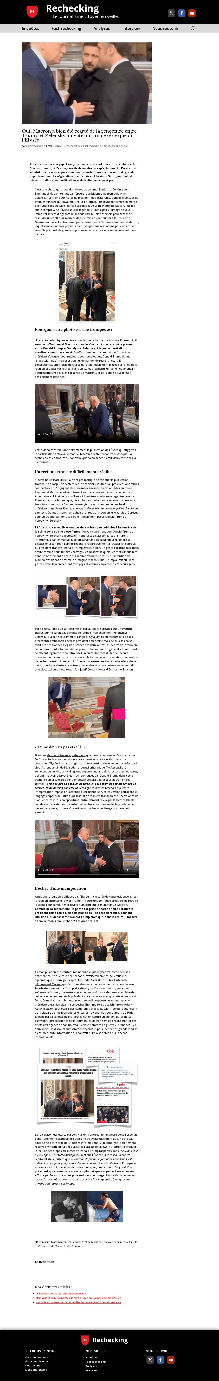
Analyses (102, 29)
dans (59, 508)
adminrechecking (35, 146)
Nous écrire (32, 1365)
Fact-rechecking (66, 29)
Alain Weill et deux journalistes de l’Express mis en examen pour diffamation (78, 1298)
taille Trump (72, 1246)
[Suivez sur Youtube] (192, 13)
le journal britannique (96, 767)
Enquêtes (30, 29)
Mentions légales (36, 1369)
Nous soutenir (165, 29)
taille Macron (56, 1246)
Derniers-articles (72, 146)
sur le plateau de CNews (91, 1147)
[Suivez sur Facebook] (181, 13)
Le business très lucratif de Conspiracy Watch (61, 1293)
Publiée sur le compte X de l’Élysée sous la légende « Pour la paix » (85, 208)
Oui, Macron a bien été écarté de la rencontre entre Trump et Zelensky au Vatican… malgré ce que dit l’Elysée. (79, 135)
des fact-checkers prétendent (66, 755)
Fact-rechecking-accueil (115, 146)
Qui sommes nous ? (37, 1357)
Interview (131, 29)
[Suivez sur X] (171, 13)
